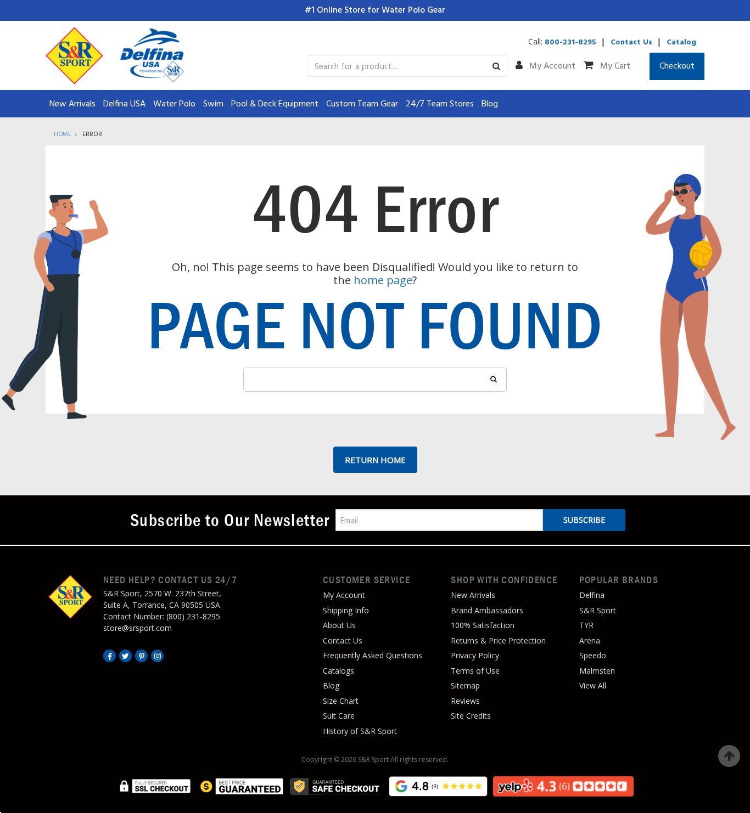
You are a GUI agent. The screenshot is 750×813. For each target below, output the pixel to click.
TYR (586, 625)
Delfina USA (124, 104)
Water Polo (174, 104)
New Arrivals (72, 104)
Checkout (677, 66)
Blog (490, 104)
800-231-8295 (570, 42)
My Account (551, 66)
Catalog (681, 42)
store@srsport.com (137, 628)
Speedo (592, 655)
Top (729, 756)
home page (383, 280)
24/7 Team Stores (440, 104)
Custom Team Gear (362, 104)
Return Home (375, 459)
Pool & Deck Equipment (274, 104)
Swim (213, 104)
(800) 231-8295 (193, 616)
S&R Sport (597, 610)
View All (592, 685)
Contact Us (631, 42)
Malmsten (597, 670)
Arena (589, 640)
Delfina (592, 595)
